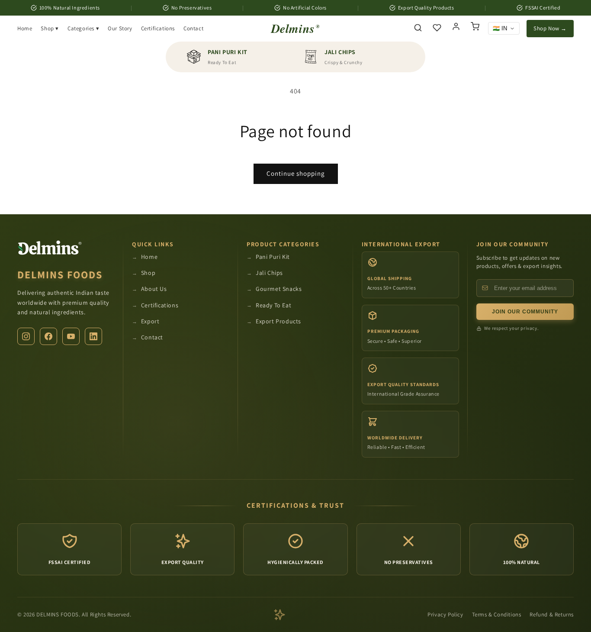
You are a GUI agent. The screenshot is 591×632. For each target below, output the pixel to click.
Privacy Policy (445, 614)
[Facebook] (48, 336)
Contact (193, 28)
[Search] (418, 28)
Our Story (120, 28)
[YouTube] (71, 336)
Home (24, 28)
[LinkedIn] (93, 336)
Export (150, 321)
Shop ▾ (50, 28)
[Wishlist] (437, 28)
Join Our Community (525, 312)
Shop (148, 273)
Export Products (278, 321)
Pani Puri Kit (273, 257)
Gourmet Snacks (279, 289)
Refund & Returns (552, 614)
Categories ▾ (83, 28)
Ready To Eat (273, 305)
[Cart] (475, 28)
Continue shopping (296, 173)
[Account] (456, 28)
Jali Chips (269, 273)
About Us (154, 289)
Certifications (158, 28)
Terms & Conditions (496, 614)
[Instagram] (26, 336)
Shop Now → (550, 28)
